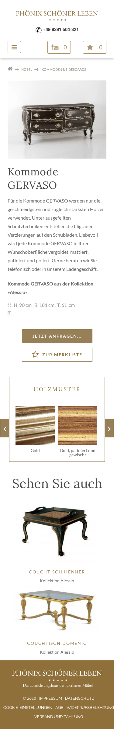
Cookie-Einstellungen (27, 707)
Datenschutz (79, 698)
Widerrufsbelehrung (90, 707)
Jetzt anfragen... (57, 336)
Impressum (50, 698)
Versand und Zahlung (58, 716)
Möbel (26, 69)
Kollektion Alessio (57, 580)
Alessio (17, 292)
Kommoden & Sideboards (64, 69)
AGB (59, 707)
